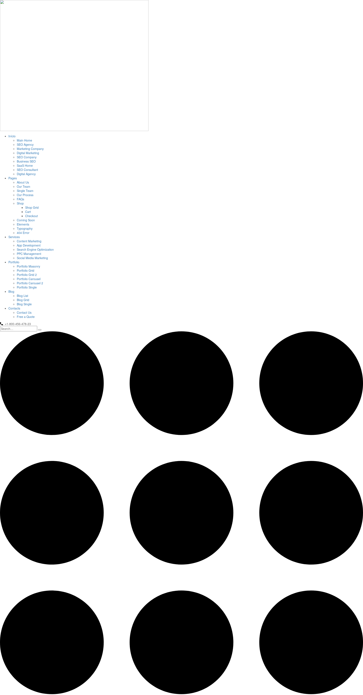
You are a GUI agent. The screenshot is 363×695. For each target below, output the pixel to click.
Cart (28, 212)
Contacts (14, 308)
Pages (12, 178)
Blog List (22, 296)
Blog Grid (23, 300)
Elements (23, 224)
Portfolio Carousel (29, 279)
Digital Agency (26, 174)
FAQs (20, 199)
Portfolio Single (27, 287)
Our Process (25, 195)
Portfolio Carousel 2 (30, 283)
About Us (23, 182)
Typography (25, 228)
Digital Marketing (28, 153)
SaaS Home (25, 165)
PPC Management (29, 254)
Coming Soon (26, 220)
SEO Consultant (27, 170)
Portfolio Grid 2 (27, 275)
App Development (29, 245)
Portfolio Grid (25, 270)
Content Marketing (29, 241)
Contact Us (24, 312)
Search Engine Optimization (35, 249)
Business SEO (26, 161)
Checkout (31, 216)
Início (12, 136)
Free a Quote (26, 317)
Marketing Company (30, 149)
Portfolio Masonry (28, 266)
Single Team (25, 191)
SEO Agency (25, 144)
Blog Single (24, 304)
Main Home (24, 140)
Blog (11, 291)
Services (14, 237)
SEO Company (27, 157)
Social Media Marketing (32, 258)
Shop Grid (32, 207)
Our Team (23, 186)
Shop (20, 203)
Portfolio (13, 262)
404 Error (23, 233)
